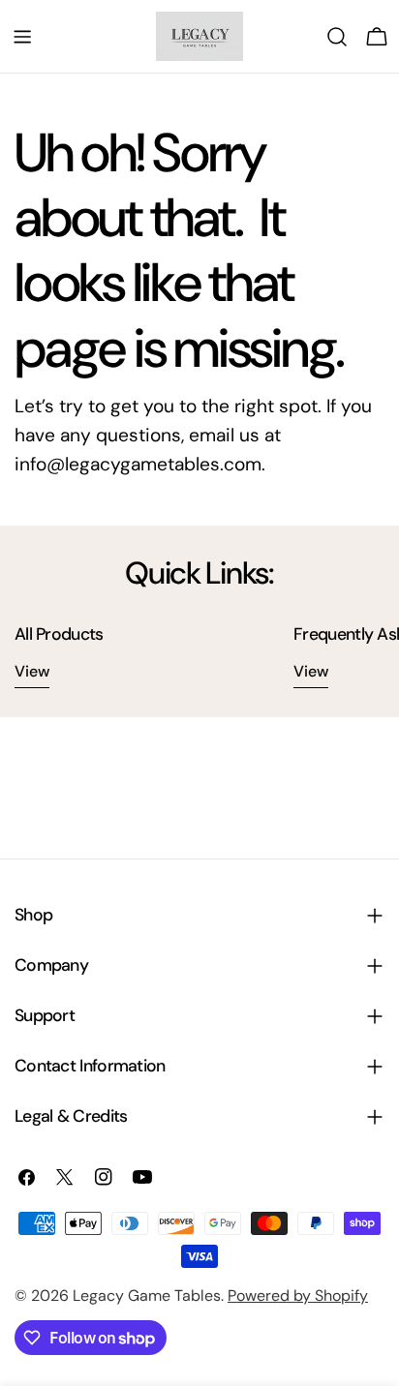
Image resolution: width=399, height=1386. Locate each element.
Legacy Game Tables (147, 1295)
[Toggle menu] (22, 36)
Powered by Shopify (298, 1295)
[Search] (337, 36)
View (32, 671)
